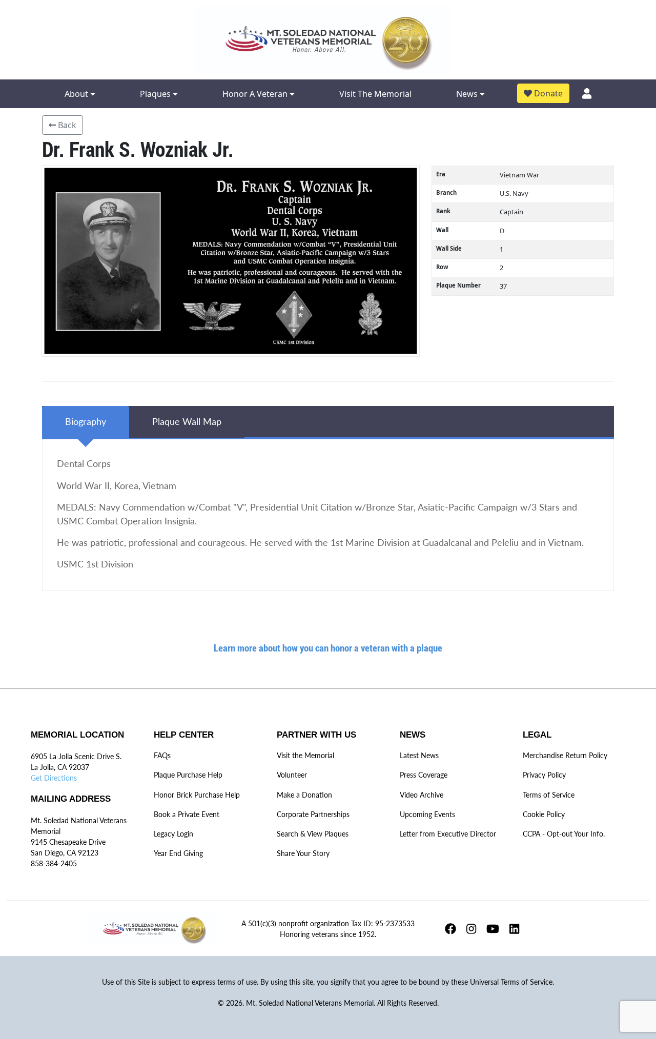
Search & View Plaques (312, 833)
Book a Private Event (186, 814)
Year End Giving (178, 853)
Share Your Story (303, 853)
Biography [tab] (85, 421)
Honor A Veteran (256, 93)
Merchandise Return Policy (565, 755)
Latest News (419, 755)
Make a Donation (304, 794)
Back (66, 125)
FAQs (162, 755)
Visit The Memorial (375, 93)
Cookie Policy (544, 814)
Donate (547, 93)
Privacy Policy (544, 774)
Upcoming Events (427, 814)
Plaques (156, 93)
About (77, 93)
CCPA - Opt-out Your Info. (564, 833)
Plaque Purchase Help (188, 774)
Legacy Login (173, 833)
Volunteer (292, 774)
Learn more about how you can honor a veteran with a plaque (328, 647)
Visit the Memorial (305, 755)
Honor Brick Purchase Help (197, 794)
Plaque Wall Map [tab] (186, 421)
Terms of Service (549, 794)
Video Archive (421, 794)
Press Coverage (423, 774)
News (468, 93)
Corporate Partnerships (313, 814)
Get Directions (54, 777)
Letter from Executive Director (448, 833)
